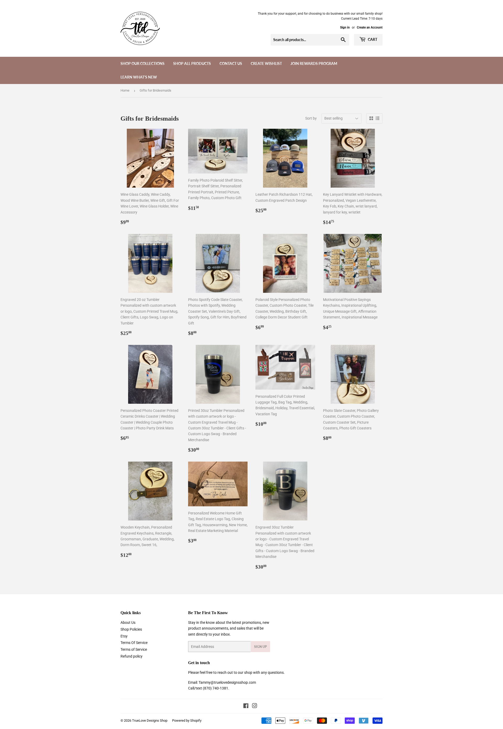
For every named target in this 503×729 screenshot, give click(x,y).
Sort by (311, 118)
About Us (128, 622)
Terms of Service (134, 649)
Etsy (124, 636)
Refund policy (132, 656)
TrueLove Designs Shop (149, 720)
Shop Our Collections (143, 63)
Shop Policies (131, 629)
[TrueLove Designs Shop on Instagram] (254, 706)
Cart (372, 39)
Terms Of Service (134, 643)
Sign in (345, 27)
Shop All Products (192, 63)
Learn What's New (139, 77)
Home (125, 90)
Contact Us (231, 63)
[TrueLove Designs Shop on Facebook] (246, 706)
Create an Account (369, 27)
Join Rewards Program (314, 63)
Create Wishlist (266, 63)
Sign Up (260, 647)
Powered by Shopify (186, 720)
